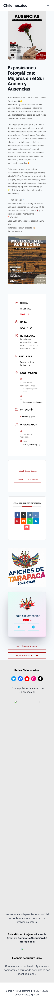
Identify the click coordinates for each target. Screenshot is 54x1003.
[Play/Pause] (19, 627)
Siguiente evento (24, 655)
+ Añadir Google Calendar (28, 471)
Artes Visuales (28, 416)
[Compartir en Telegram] (36, 521)
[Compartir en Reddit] (23, 521)
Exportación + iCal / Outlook (27, 479)
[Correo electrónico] (26, 527)
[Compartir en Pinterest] (17, 521)
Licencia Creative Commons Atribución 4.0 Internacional (27, 938)
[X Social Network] (23, 515)
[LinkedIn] (30, 515)
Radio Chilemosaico (27, 616)
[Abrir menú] (48, 5)
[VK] (36, 515)
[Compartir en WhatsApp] (30, 521)
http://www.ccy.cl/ (31, 444)
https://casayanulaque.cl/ (33, 402)
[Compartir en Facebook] (17, 515)
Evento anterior (29, 646)
